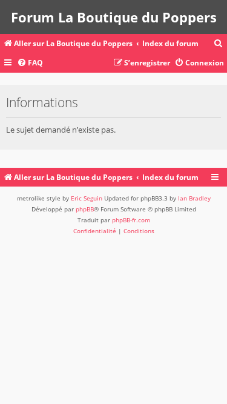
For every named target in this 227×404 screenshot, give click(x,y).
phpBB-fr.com (131, 220)
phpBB (85, 209)
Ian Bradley (194, 198)
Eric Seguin (86, 198)
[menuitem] (218, 44)
